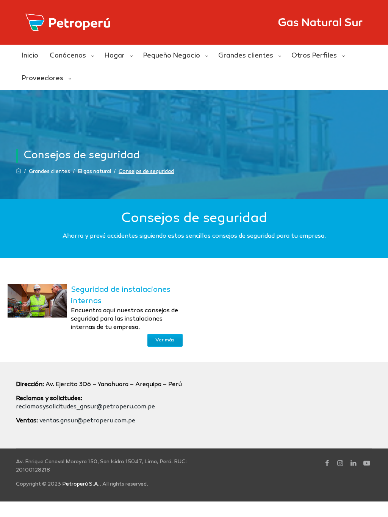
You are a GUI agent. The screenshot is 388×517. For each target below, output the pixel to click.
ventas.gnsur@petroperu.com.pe (87, 421)
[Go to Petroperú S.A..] (18, 171)
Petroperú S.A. (81, 484)
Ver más (165, 340)
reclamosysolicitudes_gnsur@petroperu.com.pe (85, 407)
